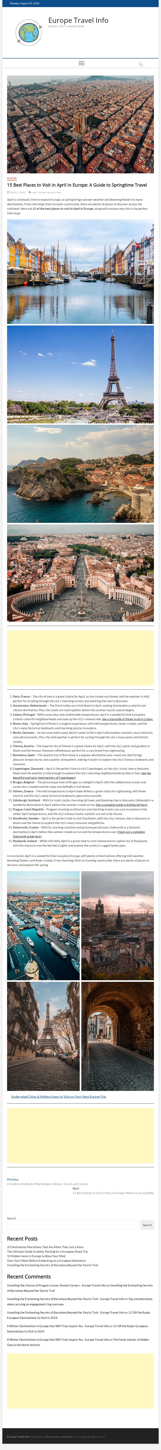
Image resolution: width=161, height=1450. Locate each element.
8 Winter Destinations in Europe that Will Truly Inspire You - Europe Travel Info (58, 1326)
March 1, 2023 (17, 192)
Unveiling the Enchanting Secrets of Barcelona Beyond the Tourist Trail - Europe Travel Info (65, 1299)
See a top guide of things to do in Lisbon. (127, 719)
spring (50, 192)
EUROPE (12, 178)
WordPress (67, 1436)
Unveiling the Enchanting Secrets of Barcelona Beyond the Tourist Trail (52, 1265)
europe (42, 192)
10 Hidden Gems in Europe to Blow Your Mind (36, 1256)
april (35, 192)
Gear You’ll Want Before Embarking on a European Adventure (46, 1260)
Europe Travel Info (78, 20)
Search (11, 1218)
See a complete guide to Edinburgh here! (122, 804)
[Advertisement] (80, 657)
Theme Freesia (52, 1436)
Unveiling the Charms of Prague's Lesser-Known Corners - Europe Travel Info (56, 1285)
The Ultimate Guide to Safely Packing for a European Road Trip (47, 1251)
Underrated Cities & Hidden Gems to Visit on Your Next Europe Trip (58, 1096)
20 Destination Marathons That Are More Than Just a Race (45, 1247)
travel (58, 192)
